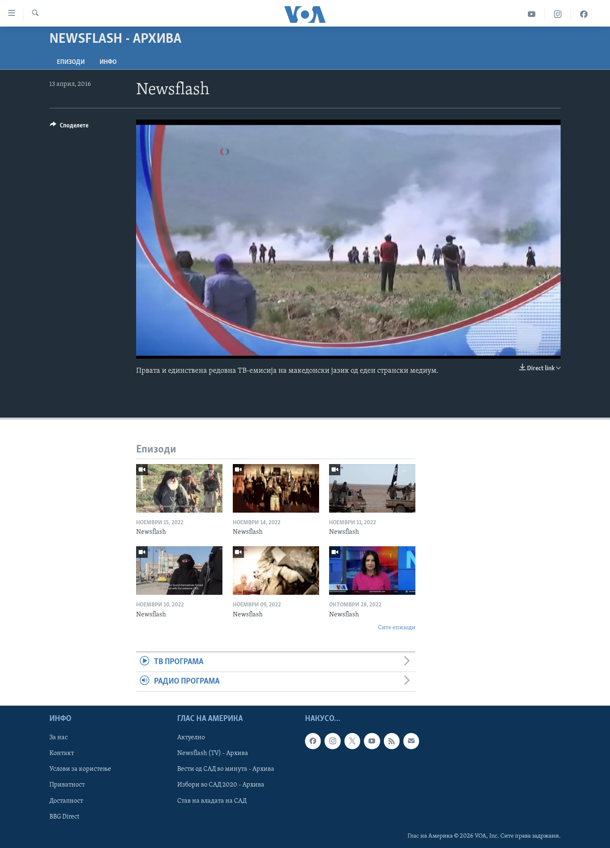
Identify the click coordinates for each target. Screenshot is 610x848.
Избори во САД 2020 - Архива (220, 785)
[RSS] (392, 741)
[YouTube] (532, 14)
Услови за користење (80, 769)
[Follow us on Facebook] (313, 741)
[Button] (69, 127)
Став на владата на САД (211, 801)
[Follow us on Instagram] (332, 741)
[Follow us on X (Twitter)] (352, 741)
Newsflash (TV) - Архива (212, 753)
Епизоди (71, 62)
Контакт (61, 753)
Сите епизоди (396, 628)
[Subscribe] (411, 741)
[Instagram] (558, 14)
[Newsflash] (179, 488)
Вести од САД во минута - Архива (225, 769)
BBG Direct (64, 817)
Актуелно (191, 738)
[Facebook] (584, 14)
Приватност (67, 785)
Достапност (66, 801)
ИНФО (108, 62)
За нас (58, 738)
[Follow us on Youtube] (372, 741)
